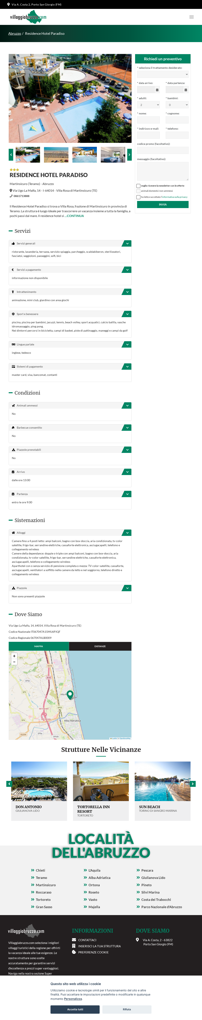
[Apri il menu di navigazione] (190, 17)
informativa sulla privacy (174, 196)
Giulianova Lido (153, 878)
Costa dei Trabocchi (156, 899)
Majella (94, 907)
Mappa (38, 646)
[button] (70, 695)
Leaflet (114, 738)
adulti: (142, 98)
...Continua (74, 216)
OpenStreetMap (125, 738)
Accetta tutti (75, 1009)
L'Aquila (94, 870)
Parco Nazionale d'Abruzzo (161, 907)
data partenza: (175, 83)
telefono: (172, 128)
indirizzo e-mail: (148, 128)
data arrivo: (145, 83)
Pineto (146, 885)
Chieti (40, 870)
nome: (142, 113)
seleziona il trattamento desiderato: (159, 67)
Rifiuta (127, 1009)
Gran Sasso (44, 907)
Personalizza (73, 998)
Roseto (94, 892)
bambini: (172, 98)
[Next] (129, 155)
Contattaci (87, 940)
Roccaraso (43, 892)
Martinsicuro (46, 885)
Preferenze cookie (93, 952)
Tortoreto (43, 899)
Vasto (93, 899)
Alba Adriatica (99, 878)
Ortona (94, 885)
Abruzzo (14, 33)
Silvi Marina (150, 892)
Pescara (147, 870)
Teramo (41, 878)
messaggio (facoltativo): (151, 159)
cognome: (173, 113)
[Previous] (11, 155)
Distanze (100, 646)
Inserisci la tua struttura (99, 946)
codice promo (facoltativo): (153, 143)
